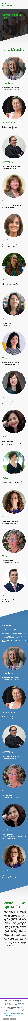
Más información (8, 1015)
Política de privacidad (9, 1013)
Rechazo (12, 1019)
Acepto (6, 1019)
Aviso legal (20, 1013)
